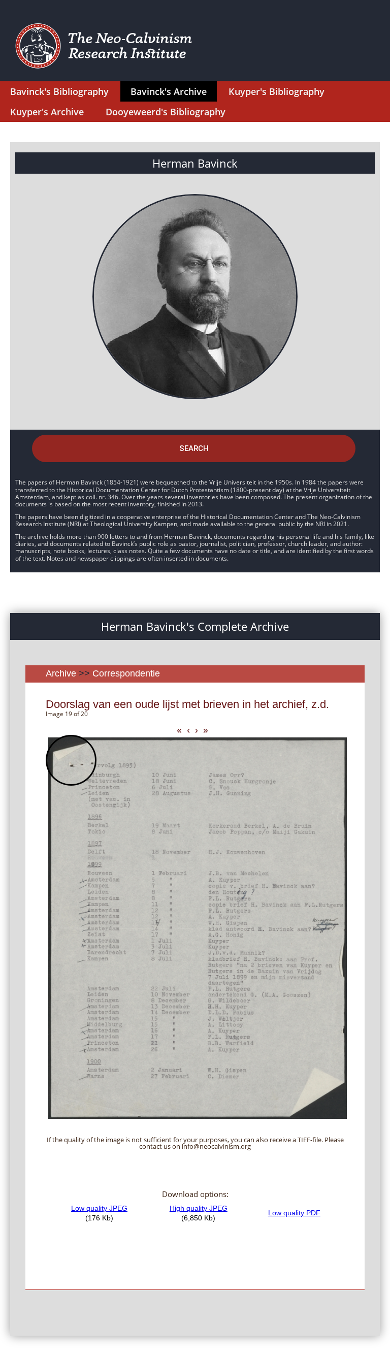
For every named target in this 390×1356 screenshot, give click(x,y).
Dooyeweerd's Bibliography (165, 112)
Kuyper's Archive (47, 112)
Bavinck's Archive (169, 91)
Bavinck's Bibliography (59, 91)
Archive (61, 673)
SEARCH (194, 448)
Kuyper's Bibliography (276, 91)
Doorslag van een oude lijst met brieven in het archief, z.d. (187, 704)
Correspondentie (126, 673)
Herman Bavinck (195, 163)
